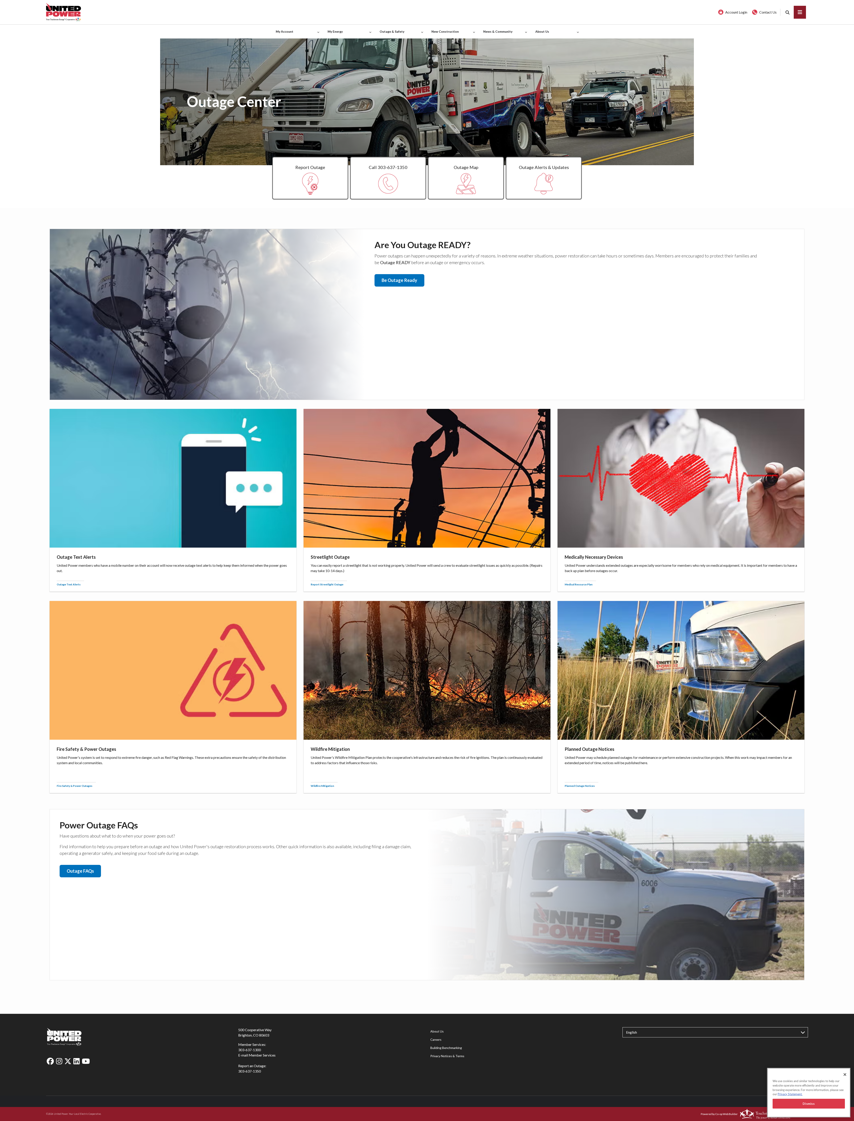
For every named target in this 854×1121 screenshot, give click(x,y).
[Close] (845, 1074)
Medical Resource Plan (578, 584)
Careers (435, 1039)
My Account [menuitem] (283, 34)
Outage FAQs (80, 871)
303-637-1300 (249, 1050)
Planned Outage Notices (580, 786)
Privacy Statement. (790, 1094)
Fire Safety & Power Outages (74, 786)
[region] (808, 1092)
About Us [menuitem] (541, 34)
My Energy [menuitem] (334, 34)
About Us (437, 1031)
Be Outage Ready (399, 280)
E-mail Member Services (257, 1055)
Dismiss (809, 1103)
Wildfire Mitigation (322, 786)
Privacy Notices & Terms (447, 1056)
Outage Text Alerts (69, 584)
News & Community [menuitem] (496, 34)
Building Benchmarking (446, 1048)
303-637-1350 (249, 1071)
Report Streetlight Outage (327, 584)
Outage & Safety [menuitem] (390, 34)
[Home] (139, 12)
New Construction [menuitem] (444, 34)
